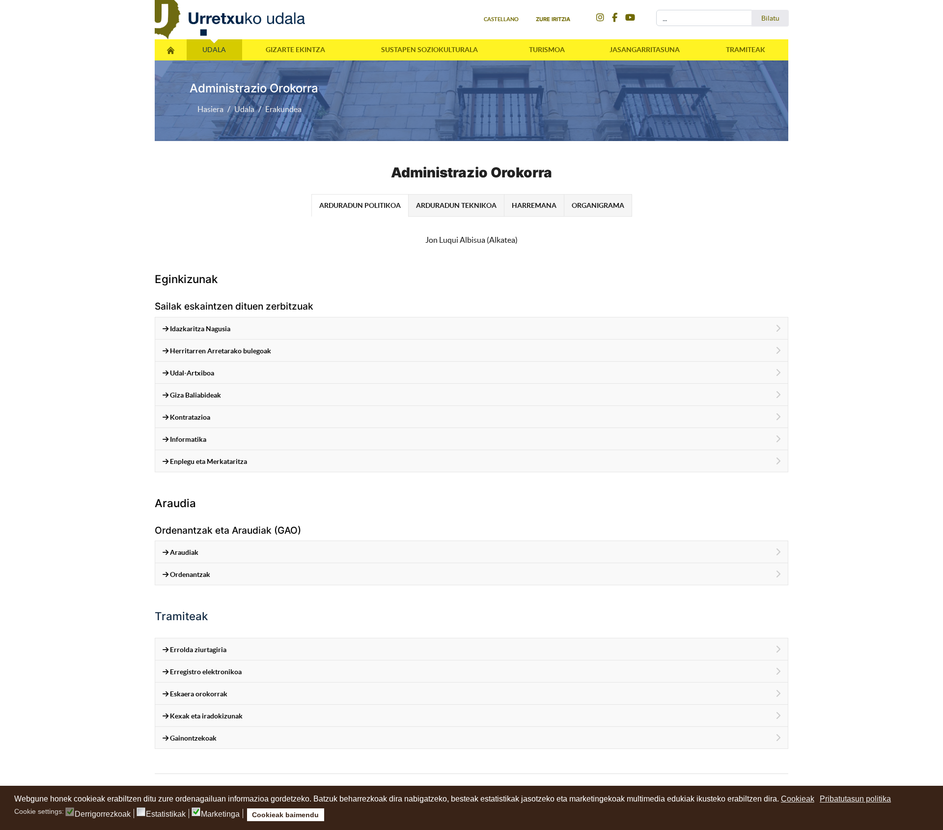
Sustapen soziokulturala (429, 50)
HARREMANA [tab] (534, 205)
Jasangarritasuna (645, 50)
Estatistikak (166, 814)
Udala (214, 50)
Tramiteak (745, 50)
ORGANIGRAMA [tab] (598, 205)
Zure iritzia (553, 19)
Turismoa (547, 50)
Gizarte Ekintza (295, 50)
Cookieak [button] (797, 799)
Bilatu (770, 18)
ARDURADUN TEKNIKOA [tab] (456, 205)
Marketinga (220, 814)
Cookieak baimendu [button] (285, 815)
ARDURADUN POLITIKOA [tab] (360, 205)
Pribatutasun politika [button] (855, 799)
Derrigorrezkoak (103, 814)
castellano (501, 19)
